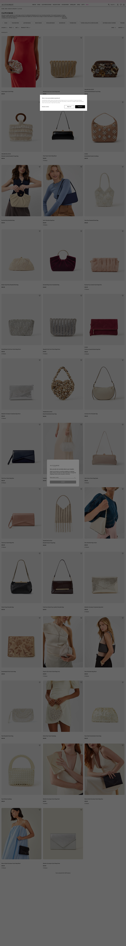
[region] (63, 103)
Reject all (69, 106)
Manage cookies (45, 106)
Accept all (80, 106)
